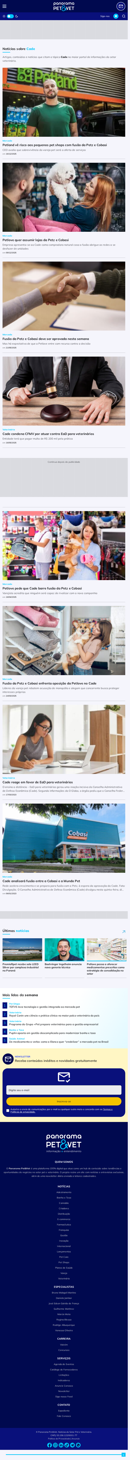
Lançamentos (64, 1251)
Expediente (64, 1410)
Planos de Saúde (64, 1267)
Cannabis (64, 1203)
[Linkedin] (61, 1445)
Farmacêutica (64, 1224)
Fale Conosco (64, 1416)
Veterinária (64, 1278)
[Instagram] (55, 1445)
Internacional (64, 1246)
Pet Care (63, 1257)
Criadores (64, 1208)
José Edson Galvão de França (64, 1303)
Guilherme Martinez (64, 1308)
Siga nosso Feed (63, 1396)
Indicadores (64, 1380)
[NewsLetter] (121, 6)
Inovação (63, 1240)
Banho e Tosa (64, 1197)
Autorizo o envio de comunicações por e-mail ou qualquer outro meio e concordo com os (61, 1110)
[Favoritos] (115, 16)
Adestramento (63, 1192)
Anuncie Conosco (64, 1385)
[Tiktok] (66, 1445)
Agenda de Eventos (64, 1364)
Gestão (64, 1235)
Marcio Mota (63, 1314)
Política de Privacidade (59, 1438)
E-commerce (64, 1219)
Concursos (63, 1350)
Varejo (64, 1273)
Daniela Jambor (64, 1298)
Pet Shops (63, 1262)
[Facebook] (49, 1445)
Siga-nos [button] (105, 16)
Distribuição (64, 1213)
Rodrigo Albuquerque (64, 1325)
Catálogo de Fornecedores (64, 1369)
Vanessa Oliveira (64, 1330)
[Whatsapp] (78, 1445)
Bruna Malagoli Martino (64, 1292)
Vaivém (64, 1344)
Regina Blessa (63, 1319)
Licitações (64, 1375)
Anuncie (76, 1438)
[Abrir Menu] (15, 6)
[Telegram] (72, 1445)
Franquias (64, 1230)
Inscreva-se (64, 1101)
